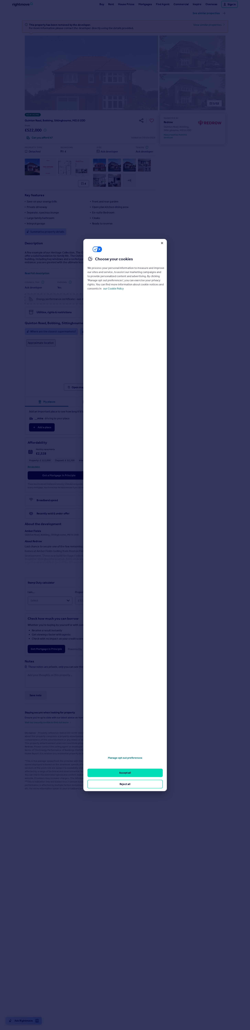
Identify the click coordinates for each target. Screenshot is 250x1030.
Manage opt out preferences (125, 757)
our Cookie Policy (113, 288)
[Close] (162, 243)
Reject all (125, 784)
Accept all (125, 772)
